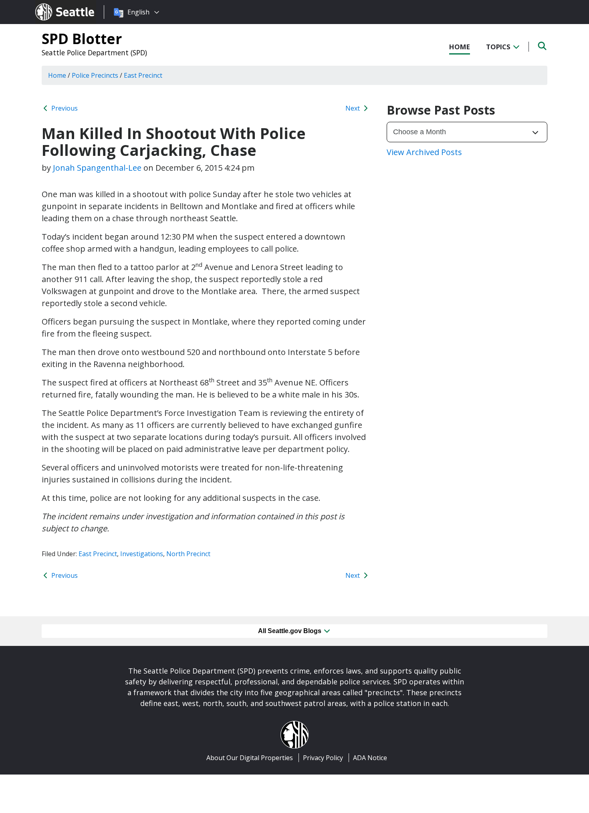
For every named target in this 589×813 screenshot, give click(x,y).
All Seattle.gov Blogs (290, 630)
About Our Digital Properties (249, 757)
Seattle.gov (52, 4)
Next (353, 108)
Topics (499, 46)
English (138, 12)
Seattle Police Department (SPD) (94, 52)
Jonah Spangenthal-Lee (97, 167)
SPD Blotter (82, 38)
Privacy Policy (323, 757)
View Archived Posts (424, 152)
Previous (64, 108)
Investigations (141, 553)
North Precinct (188, 553)
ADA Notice (370, 757)
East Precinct (98, 553)
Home (459, 46)
